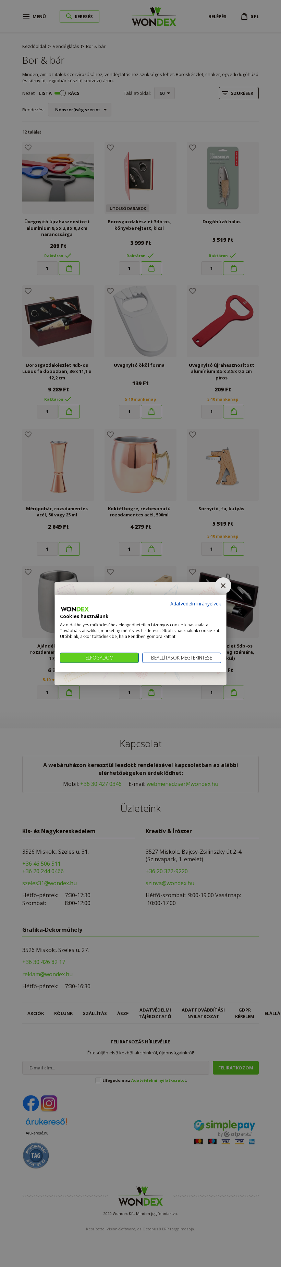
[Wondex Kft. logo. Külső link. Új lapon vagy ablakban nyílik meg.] (74, 609)
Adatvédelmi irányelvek (195, 603)
